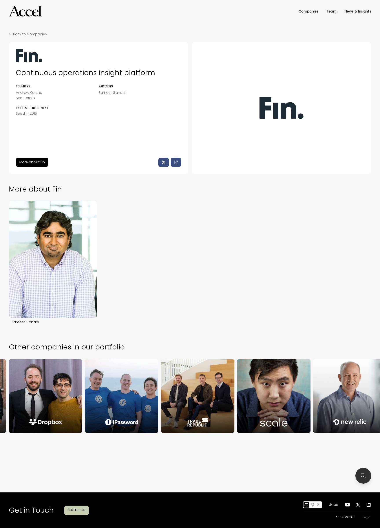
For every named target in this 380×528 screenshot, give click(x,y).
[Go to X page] (358, 504)
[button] (25, 11)
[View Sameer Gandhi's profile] (53, 259)
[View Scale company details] (258, 396)
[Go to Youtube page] (347, 504)
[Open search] (363, 476)
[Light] (312, 505)
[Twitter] (163, 162)
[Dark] (319, 505)
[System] (306, 505)
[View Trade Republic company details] (182, 396)
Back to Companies (30, 34)
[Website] (176, 162)
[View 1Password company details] (105, 396)
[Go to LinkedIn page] (368, 504)
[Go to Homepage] (25, 11)
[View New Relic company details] (334, 396)
